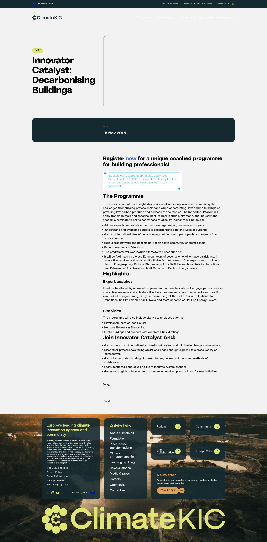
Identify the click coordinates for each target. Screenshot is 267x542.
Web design (53, 484)
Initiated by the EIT (80, 492)
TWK (65, 484)
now (131, 158)
